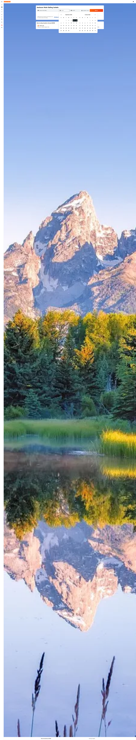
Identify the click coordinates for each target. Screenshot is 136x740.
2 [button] (68, 20)
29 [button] (66, 30)
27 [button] (61, 30)
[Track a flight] (1, 17)
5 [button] (76, 20)
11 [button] (73, 22)
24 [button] (71, 28)
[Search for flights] (1, 5)
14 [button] (63, 25)
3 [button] (71, 20)
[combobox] (48, 10)
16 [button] (68, 25)
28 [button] (63, 30)
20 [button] (61, 28)
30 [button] (68, 30)
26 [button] (76, 28)
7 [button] (63, 22)
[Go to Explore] (1, 15)
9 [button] (68, 22)
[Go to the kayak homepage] (7, 1)
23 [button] (68, 28)
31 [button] (95, 30)
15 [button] (66, 25)
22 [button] (66, 28)
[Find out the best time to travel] (1, 19)
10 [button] (71, 22)
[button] (2, 1)
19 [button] (76, 25)
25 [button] (73, 28)
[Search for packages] (1, 12)
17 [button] (71, 25)
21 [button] (63, 28)
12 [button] (76, 22)
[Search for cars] (1, 9)
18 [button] (73, 25)
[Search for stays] (1, 7)
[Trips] (1, 22)
